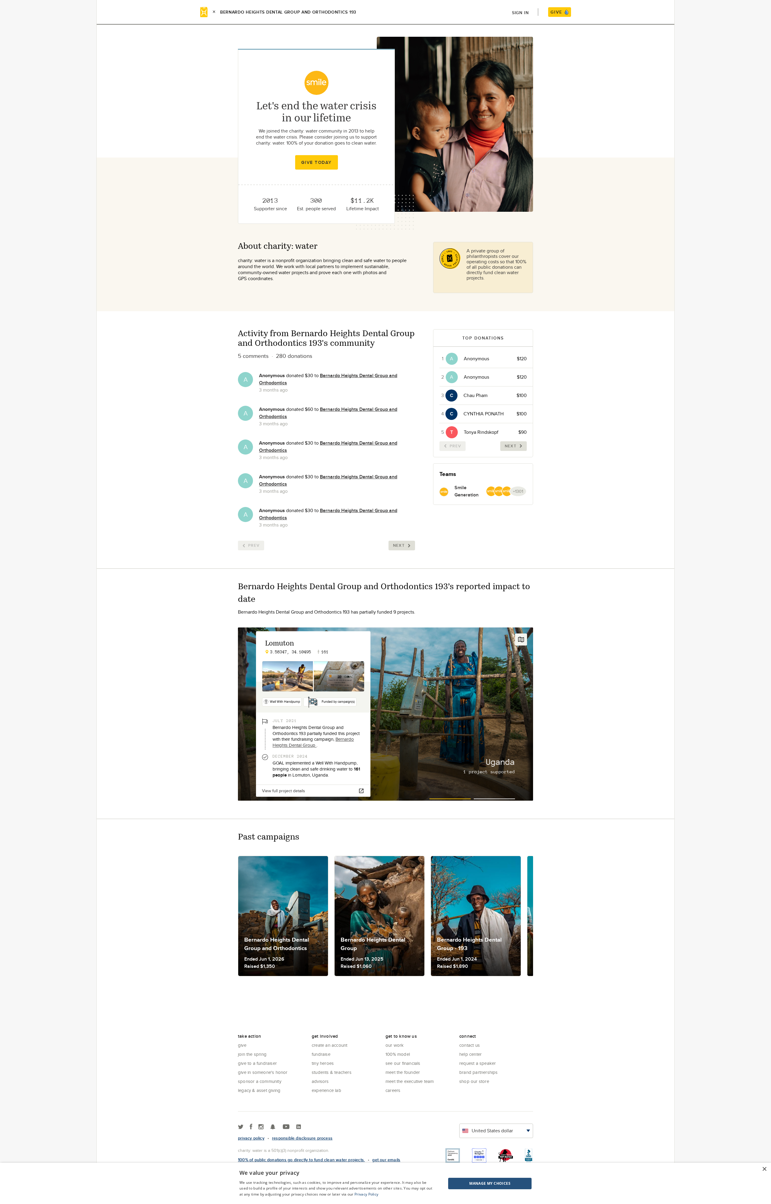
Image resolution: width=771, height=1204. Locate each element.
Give (242, 1045)
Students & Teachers (331, 1072)
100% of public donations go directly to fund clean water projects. (301, 1160)
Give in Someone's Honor (263, 1072)
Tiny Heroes (323, 1063)
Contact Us (469, 1045)
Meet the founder (403, 1072)
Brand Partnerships (478, 1072)
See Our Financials (403, 1063)
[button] (475, 1183)
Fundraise (321, 1054)
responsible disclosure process (302, 1138)
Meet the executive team (410, 1081)
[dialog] (385, 1183)
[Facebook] (251, 1127)
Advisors (320, 1081)
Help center (470, 1054)
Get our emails (386, 1160)
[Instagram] (261, 1127)
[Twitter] (241, 1127)
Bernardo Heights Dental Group (313, 742)
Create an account (329, 1045)
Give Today (316, 162)
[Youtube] (286, 1127)
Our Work (395, 1045)
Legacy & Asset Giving (259, 1090)
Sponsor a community (259, 1081)
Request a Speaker (477, 1063)
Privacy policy (251, 1138)
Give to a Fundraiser (257, 1063)
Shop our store (474, 1081)
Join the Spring (252, 1054)
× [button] (764, 1169)
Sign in (520, 13)
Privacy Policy (366, 1194)
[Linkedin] (298, 1127)
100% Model (398, 1054)
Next (399, 545)
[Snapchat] (273, 1127)
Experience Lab (326, 1090)
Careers (393, 1090)
